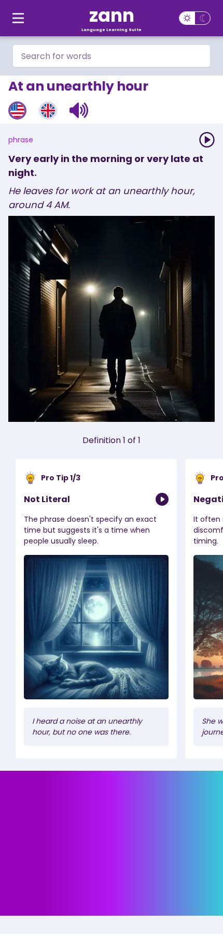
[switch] (195, 18)
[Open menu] (18, 18)
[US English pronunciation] (17, 110)
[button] (79, 110)
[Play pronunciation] (207, 140)
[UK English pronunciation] (48, 110)
